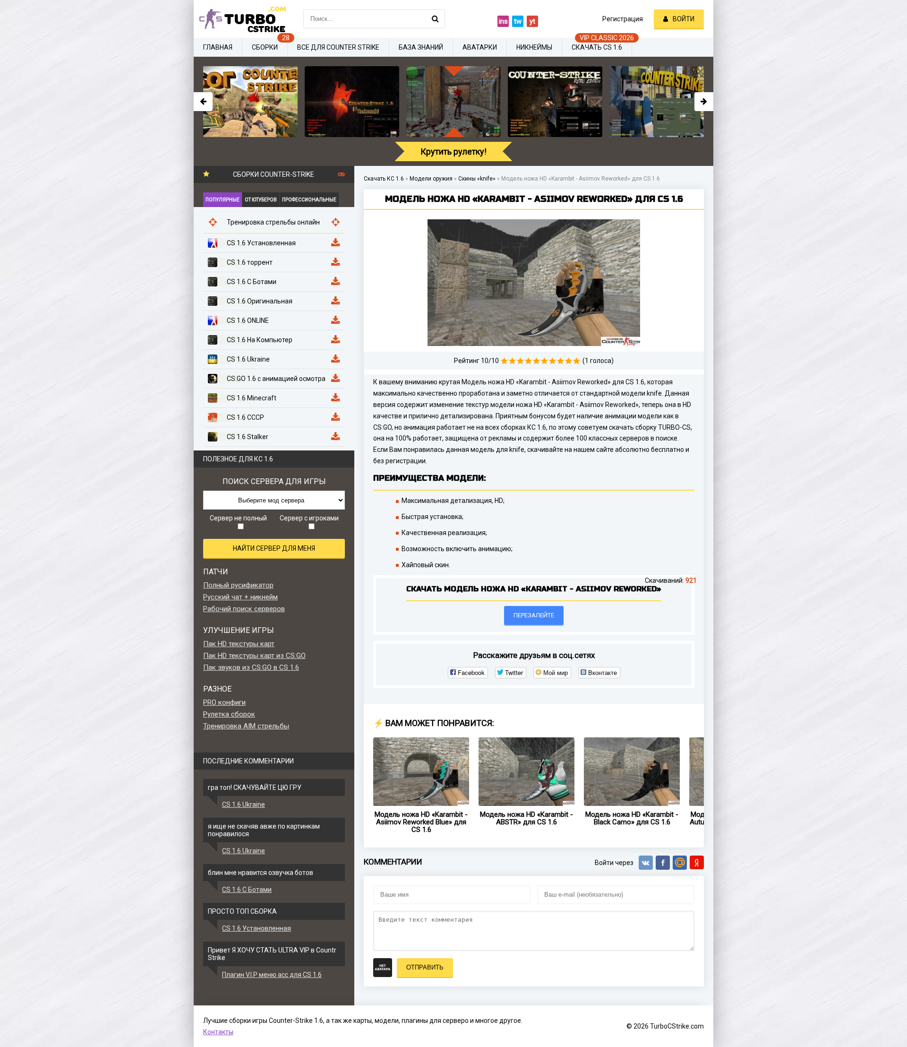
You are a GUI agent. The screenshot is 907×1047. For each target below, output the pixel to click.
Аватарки (479, 47)
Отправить (425, 967)
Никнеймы (534, 47)
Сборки (265, 47)
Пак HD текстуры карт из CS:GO (254, 655)
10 (577, 361)
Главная (217, 47)
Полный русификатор (238, 585)
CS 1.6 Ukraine (243, 804)
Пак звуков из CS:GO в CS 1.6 (251, 667)
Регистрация (622, 19)
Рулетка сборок (229, 714)
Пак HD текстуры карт (238, 644)
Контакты (218, 1032)
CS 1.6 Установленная (256, 928)
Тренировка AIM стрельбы (246, 726)
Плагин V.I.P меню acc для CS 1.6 (272, 974)
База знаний (421, 47)
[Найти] (435, 18)
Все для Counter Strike (338, 47)
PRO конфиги (224, 702)
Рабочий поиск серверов (244, 609)
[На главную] (241, 19)
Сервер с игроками (309, 518)
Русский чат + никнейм (240, 597)
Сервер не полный (238, 518)
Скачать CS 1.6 (597, 47)
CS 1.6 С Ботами (247, 889)
